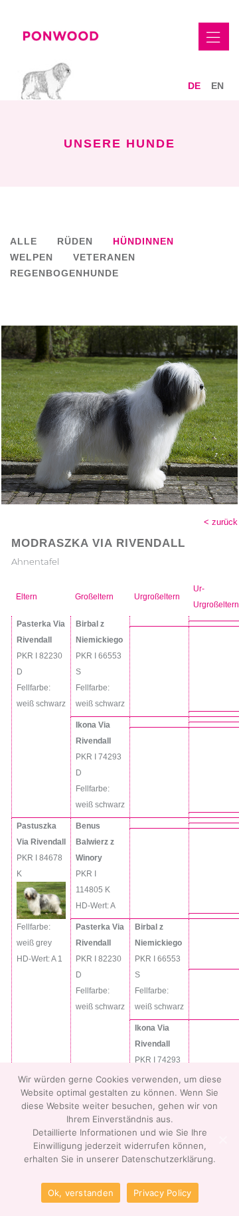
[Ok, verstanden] (222, 1139)
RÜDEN (75, 241)
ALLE (23, 241)
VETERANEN (104, 257)
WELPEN (31, 257)
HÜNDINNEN (143, 241)
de (194, 85)
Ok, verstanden (81, 1192)
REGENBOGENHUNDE (64, 273)
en (217, 85)
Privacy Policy (162, 1192)
